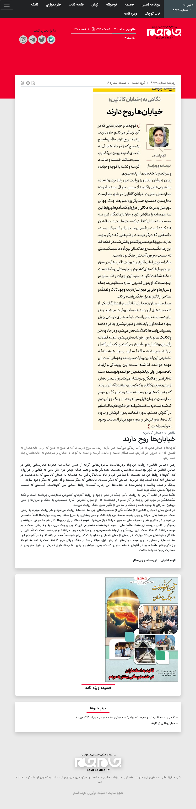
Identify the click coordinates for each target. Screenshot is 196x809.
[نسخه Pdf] (33, 82)
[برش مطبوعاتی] (23, 82)
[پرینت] (28, 82)
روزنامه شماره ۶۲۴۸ (163, 82)
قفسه (131, 38)
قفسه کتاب (76, 4)
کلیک (34, 4)
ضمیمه (129, 4)
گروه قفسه (138, 82)
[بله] (51, 39)
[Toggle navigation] (6, 5)
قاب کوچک (152, 13)
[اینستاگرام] (23, 39)
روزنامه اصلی (151, 4)
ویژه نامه (130, 13)
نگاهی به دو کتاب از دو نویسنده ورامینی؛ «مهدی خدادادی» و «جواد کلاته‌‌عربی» (125, 717)
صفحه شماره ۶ (116, 82)
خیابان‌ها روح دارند (163, 723)
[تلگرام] (32, 39)
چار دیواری (53, 4)
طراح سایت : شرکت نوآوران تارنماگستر (98, 793)
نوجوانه (111, 4)
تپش (94, 4)
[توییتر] (42, 39)
